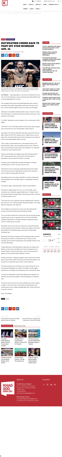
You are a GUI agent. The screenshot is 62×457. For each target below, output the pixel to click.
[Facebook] (61, 1)
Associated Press (7, 52)
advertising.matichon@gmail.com (28, 398)
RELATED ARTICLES (7, 326)
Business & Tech (53, 4)
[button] (58, 1)
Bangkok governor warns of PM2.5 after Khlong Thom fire (51, 84)
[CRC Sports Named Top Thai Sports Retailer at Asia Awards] (7, 352)
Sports (7, 298)
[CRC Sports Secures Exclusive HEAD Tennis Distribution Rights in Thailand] (34, 333)
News (24, 4)
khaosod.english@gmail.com (27, 393)
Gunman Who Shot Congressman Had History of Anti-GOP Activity (31, 319)
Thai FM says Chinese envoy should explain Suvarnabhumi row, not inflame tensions (51, 70)
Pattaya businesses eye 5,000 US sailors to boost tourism (51, 155)
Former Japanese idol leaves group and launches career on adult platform (51, 48)
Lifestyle (38, 4)
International (8, 13)
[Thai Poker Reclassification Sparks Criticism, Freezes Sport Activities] (7, 333)
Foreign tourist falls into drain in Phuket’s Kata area (51, 94)
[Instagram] (47, 384)
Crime (44, 4)
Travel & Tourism (47, 113)
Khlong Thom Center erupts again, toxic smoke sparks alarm (51, 105)
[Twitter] (51, 384)
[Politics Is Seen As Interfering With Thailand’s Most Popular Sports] (34, 352)
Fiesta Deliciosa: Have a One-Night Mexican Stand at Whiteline (10, 319)
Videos (37, 9)
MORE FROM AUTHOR (19, 326)
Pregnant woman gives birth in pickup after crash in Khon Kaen (51, 99)
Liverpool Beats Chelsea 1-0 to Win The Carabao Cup (19, 359)
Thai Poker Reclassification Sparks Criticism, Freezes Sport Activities (5, 342)
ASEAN (31, 9)
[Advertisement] (31, 26)
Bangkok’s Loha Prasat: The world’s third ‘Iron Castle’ (51, 140)
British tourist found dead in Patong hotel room (51, 64)
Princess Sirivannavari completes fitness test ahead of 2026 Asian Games (51, 59)
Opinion (25, 9)
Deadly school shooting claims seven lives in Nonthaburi (49, 53)
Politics (31, 4)
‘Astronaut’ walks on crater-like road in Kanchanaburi (51, 89)
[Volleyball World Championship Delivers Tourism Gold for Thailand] (21, 333)
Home (2, 13)
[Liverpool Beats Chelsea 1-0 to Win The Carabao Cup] (21, 352)
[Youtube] (55, 384)
